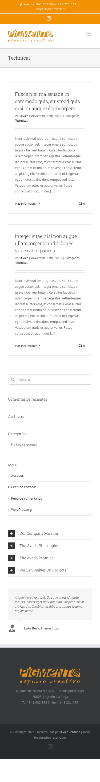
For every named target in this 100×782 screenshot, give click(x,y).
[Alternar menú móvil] (89, 33)
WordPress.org (21, 509)
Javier (24, 116)
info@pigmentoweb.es (50, 9)
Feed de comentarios (26, 498)
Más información (26, 203)
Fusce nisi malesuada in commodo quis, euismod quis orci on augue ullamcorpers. (47, 101)
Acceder (17, 475)
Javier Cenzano (70, 732)
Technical (21, 120)
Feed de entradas (23, 487)
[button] (50, 534)
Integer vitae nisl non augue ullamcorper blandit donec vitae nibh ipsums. (46, 243)
